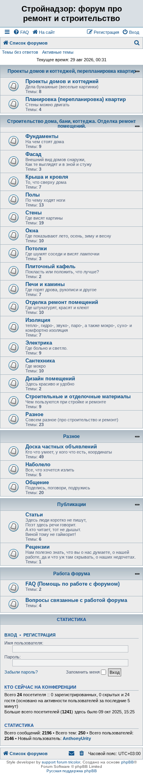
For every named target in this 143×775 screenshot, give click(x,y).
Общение (37, 482)
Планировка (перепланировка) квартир (75, 99)
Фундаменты (41, 136)
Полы (32, 195)
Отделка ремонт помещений (61, 302)
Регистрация (39, 635)
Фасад (33, 154)
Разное (34, 414)
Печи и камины (45, 284)
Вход (10, 635)
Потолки (36, 248)
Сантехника (40, 361)
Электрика (38, 343)
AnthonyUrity (77, 738)
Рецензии (37, 547)
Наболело (37, 464)
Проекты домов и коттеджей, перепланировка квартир (72, 71)
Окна (31, 231)
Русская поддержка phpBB (71, 771)
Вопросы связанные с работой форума (76, 600)
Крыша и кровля (46, 177)
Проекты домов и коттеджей (62, 81)
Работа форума (71, 573)
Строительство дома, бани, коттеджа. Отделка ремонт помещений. (71, 124)
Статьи (34, 515)
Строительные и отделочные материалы (78, 396)
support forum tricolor (61, 762)
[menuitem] (21, 32)
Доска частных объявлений (61, 447)
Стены (33, 213)
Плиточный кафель (50, 266)
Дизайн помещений (50, 379)
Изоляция (37, 320)
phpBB (127, 762)
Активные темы (57, 52)
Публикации (71, 504)
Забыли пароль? (21, 672)
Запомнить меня (83, 672)
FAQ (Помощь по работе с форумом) (72, 584)
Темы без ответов (20, 52)
